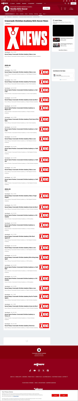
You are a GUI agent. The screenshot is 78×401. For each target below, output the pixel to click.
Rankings (36, 13)
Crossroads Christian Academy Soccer (25, 16)
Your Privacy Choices (56, 376)
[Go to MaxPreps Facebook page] (48, 371)
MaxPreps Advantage (24, 0)
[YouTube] (66, 1)
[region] (39, 395)
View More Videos (63, 50)
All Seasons (7, 23)
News (40, 13)
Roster (26, 13)
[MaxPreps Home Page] (5, 17)
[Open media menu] (68, 3)
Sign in (73, 3)
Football (18, 3)
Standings (31, 13)
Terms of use (39, 376)
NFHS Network (14, 0)
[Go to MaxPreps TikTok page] (30, 371)
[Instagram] (69, 1)
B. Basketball (31, 3)
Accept (55, 395)
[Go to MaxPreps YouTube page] (35, 371)
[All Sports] (45, 3)
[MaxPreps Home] (4, 3)
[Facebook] (75, 1)
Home (17, 13)
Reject (64, 395)
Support (64, 376)
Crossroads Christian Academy (39, 353)
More (44, 13)
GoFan (8, 0)
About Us (12, 376)
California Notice (47, 376)
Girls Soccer (9, 16)
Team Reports (7, 52)
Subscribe (24, 376)
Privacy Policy (31, 376)
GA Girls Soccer (15, 16)
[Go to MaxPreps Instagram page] (39, 371)
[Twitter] (72, 1)
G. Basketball (39, 3)
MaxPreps (3, 0)
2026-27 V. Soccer (9, 13)
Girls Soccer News (36, 16)
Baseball (24, 3)
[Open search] (65, 3)
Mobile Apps (18, 376)
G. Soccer (12, 3)
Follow (47, 8)
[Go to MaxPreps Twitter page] (43, 371)
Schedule (21, 13)
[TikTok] (63, 1)
